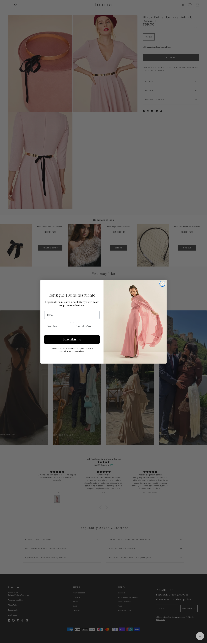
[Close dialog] (162, 284)
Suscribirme (72, 339)
